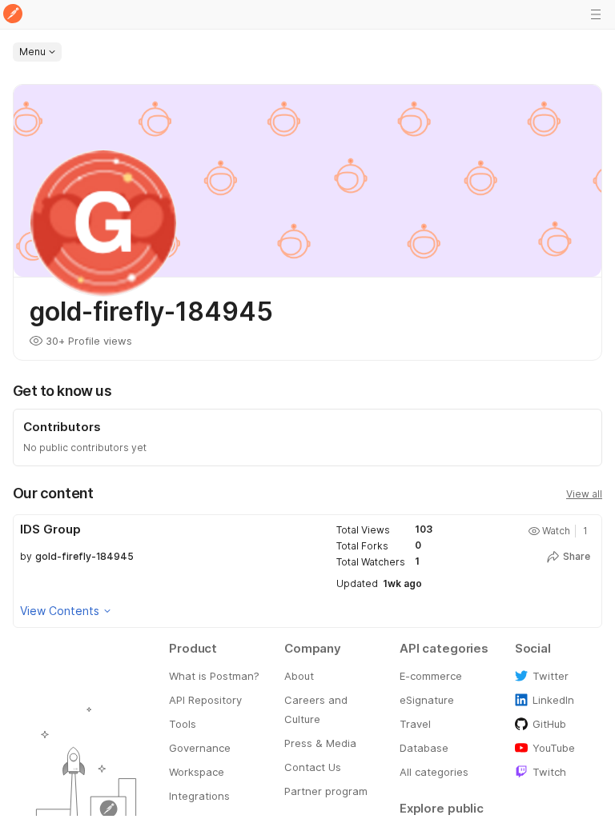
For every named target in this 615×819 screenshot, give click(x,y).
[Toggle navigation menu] (595, 14)
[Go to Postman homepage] (12, 15)
